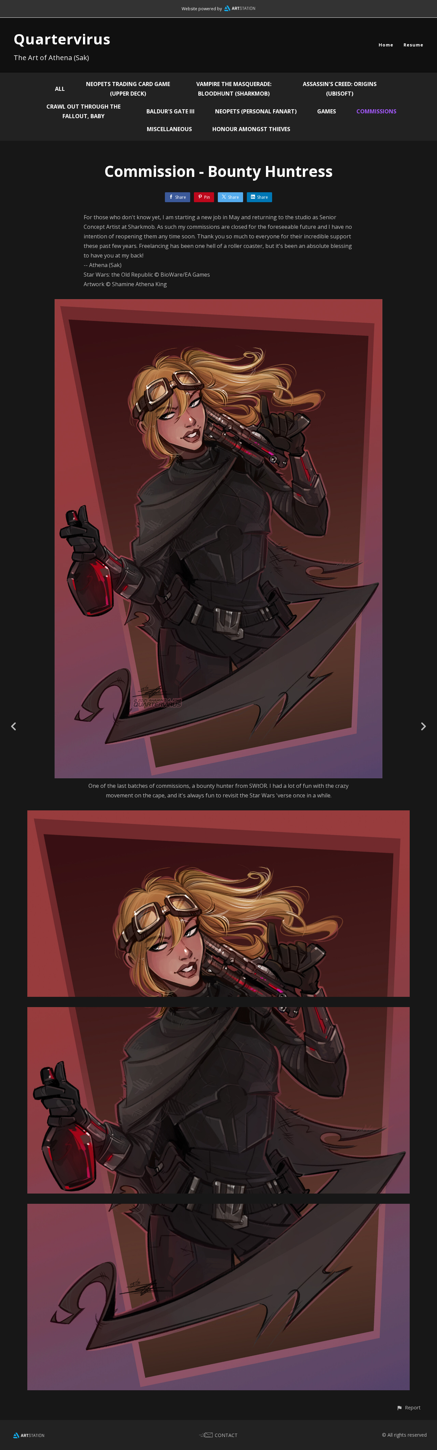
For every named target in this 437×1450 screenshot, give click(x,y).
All (60, 89)
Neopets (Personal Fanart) (256, 111)
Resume (413, 45)
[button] (408, 1407)
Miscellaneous (169, 129)
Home (386, 45)
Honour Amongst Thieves (251, 129)
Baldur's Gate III (170, 111)
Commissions (376, 111)
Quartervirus (62, 38)
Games (326, 111)
